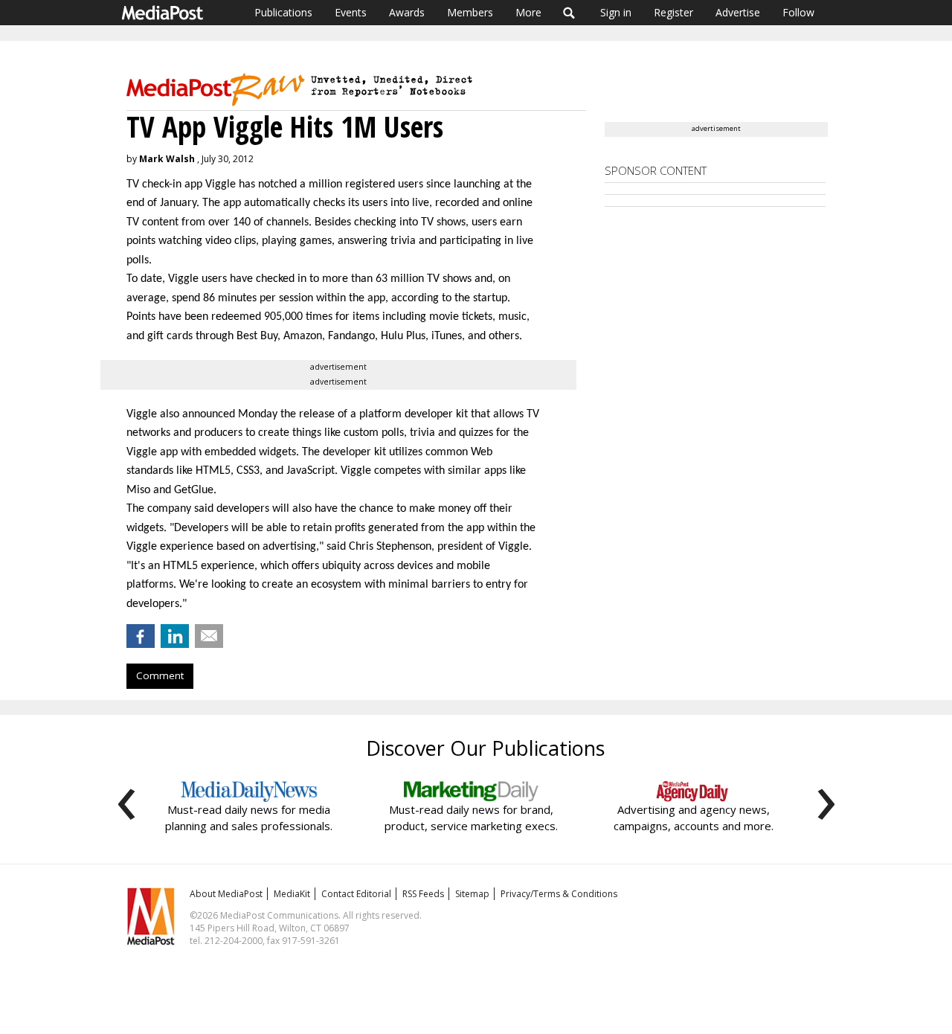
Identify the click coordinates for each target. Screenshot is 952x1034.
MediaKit (292, 893)
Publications (283, 12)
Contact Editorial (356, 893)
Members (470, 12)
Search (569, 12)
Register (673, 12)
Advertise (737, 12)
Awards (407, 12)
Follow (798, 12)
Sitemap (472, 893)
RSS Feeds (423, 893)
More (528, 12)
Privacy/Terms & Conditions (559, 893)
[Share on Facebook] (140, 636)
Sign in (615, 12)
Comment (160, 675)
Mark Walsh (167, 158)
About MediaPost (226, 893)
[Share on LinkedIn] (175, 636)
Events (351, 12)
